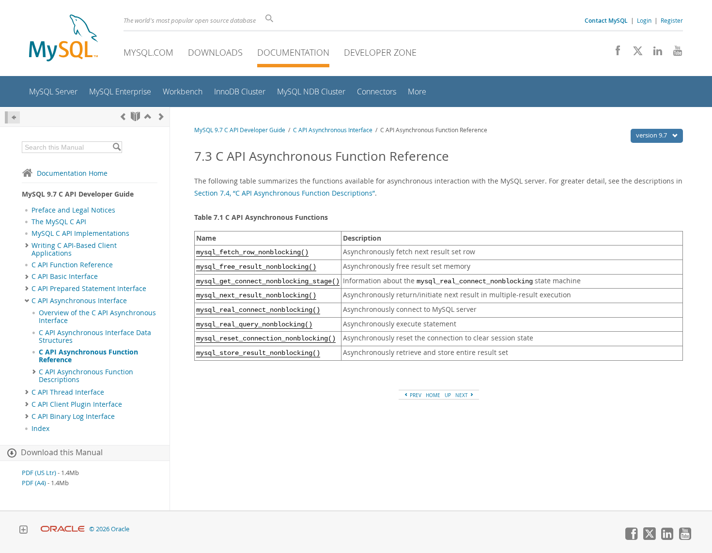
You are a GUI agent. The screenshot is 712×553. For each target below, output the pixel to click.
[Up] (148, 116)
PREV (414, 395)
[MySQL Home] (63, 39)
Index (40, 428)
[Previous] (123, 116)
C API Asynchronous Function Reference (88, 356)
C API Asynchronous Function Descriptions (86, 376)
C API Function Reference (72, 265)
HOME (433, 395)
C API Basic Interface (64, 276)
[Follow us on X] (634, 53)
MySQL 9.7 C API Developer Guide (239, 130)
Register (672, 20)
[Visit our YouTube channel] (674, 53)
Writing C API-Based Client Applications (74, 249)
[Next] (161, 116)
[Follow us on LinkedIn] (654, 53)
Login (644, 20)
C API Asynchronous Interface (79, 300)
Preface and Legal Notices (73, 210)
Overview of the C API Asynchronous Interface (97, 316)
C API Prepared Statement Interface (88, 288)
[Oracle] (63, 529)
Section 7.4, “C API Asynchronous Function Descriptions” (284, 193)
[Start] (135, 116)
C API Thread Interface (67, 392)
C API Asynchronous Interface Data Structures (95, 336)
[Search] (116, 147)
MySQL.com (148, 52)
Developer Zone (380, 52)
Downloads (215, 52)
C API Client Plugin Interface (76, 404)
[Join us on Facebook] (614, 53)
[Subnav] (27, 245)
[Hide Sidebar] (12, 117)
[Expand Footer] (23, 530)
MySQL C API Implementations (80, 233)
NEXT (462, 395)
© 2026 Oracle (109, 529)
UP (448, 395)
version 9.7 (652, 135)
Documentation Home (72, 173)
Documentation (293, 52)
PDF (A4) (34, 483)
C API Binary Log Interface (73, 416)
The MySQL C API (58, 221)
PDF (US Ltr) (39, 473)
